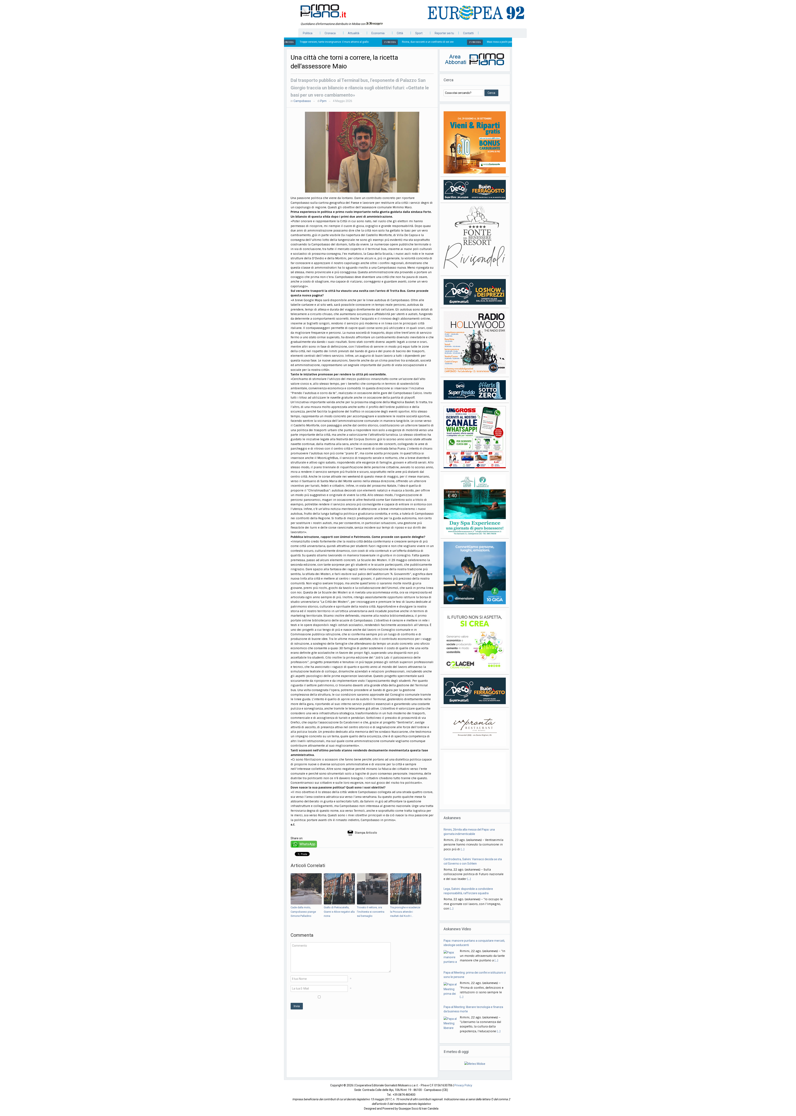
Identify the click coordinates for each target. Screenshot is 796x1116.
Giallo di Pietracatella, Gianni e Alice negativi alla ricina (339, 912)
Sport (416, 34)
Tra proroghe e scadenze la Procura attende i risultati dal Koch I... (405, 912)
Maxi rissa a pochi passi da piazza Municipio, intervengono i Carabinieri (449, 41)
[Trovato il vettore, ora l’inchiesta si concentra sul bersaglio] (372, 888)
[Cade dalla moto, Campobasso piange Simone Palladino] (306, 888)
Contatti (468, 33)
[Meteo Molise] (474, 1063)
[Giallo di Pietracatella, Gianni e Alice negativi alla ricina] (339, 888)
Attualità (351, 34)
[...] (469, 849)
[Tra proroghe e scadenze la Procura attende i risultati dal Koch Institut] (405, 888)
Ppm (323, 101)
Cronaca (328, 34)
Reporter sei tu (444, 33)
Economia (376, 34)
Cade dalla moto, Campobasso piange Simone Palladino (303, 912)
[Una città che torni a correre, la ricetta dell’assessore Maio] (362, 152)
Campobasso (302, 101)
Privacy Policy (463, 1085)
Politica (305, 34)
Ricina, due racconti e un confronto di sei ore (350, 41)
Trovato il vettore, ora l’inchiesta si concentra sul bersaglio (370, 912)
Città (398, 34)
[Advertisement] (362, 1048)
